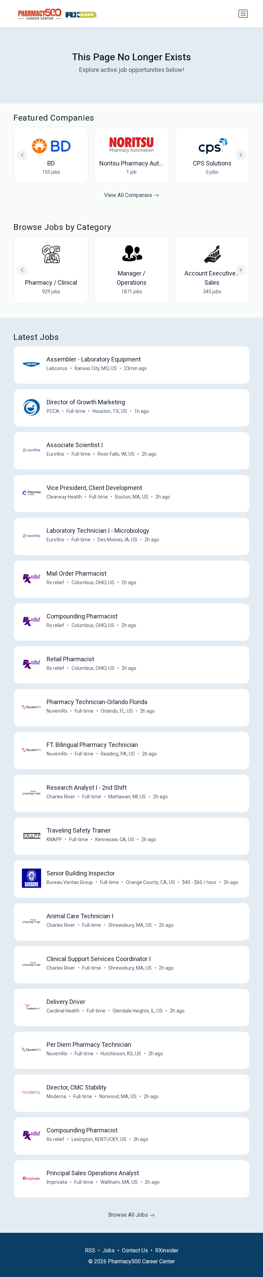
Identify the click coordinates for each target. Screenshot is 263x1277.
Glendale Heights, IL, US (138, 1011)
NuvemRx (57, 711)
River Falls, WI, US (116, 454)
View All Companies (128, 195)
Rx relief (55, 582)
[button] (240, 270)
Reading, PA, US (118, 754)
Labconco (57, 368)
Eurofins (55, 454)
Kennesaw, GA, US (114, 839)
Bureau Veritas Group (70, 882)
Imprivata (57, 1182)
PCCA (53, 411)
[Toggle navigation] (243, 13)
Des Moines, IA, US (117, 539)
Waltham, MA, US (119, 1182)
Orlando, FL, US (117, 711)
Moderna (56, 1096)
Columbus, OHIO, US (93, 582)
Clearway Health (64, 497)
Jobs (108, 1250)
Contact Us (135, 1250)
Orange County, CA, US (150, 882)
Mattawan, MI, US (127, 796)
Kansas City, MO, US (96, 368)
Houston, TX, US (109, 411)
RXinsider (166, 1250)
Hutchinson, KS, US (121, 1053)
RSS (90, 1250)
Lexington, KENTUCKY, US (99, 1139)
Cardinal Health (63, 1011)
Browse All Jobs (128, 1215)
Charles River (61, 796)
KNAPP (54, 839)
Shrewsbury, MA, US (130, 925)
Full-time (75, 411)
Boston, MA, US (131, 497)
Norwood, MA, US (118, 1096)
